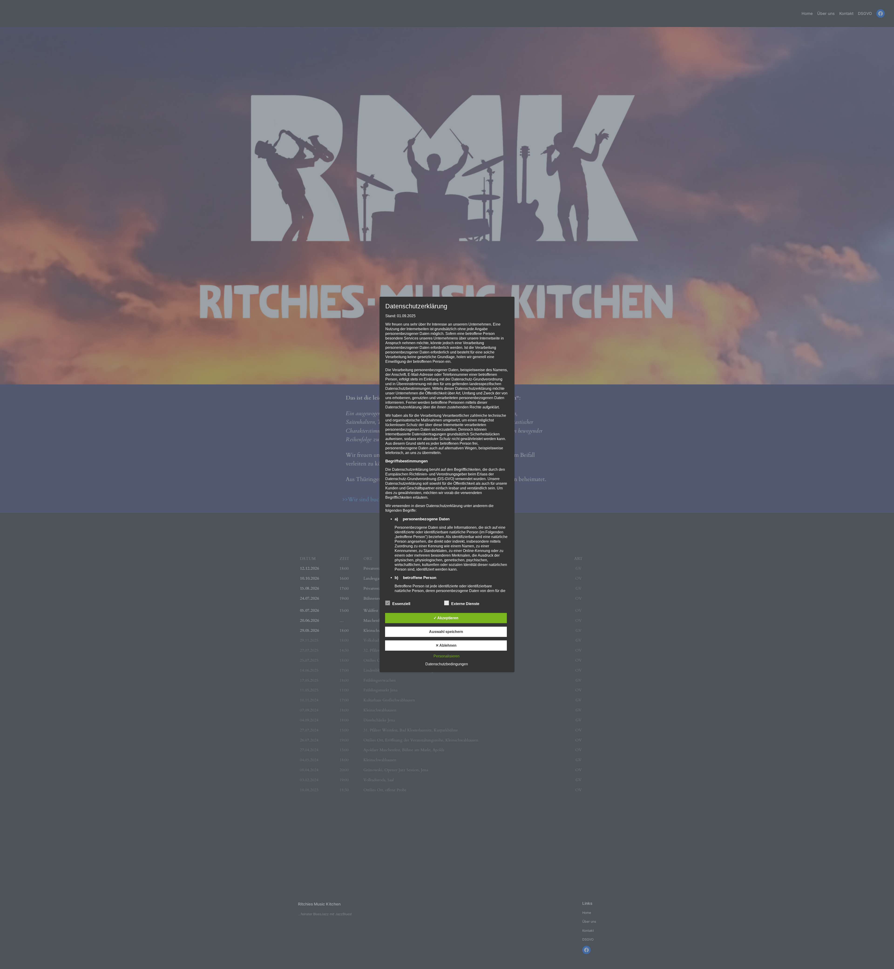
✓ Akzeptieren (445, 618)
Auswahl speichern (446, 632)
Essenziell (401, 604)
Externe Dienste (465, 604)
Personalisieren (446, 656)
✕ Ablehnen (446, 645)
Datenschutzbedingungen (446, 664)
